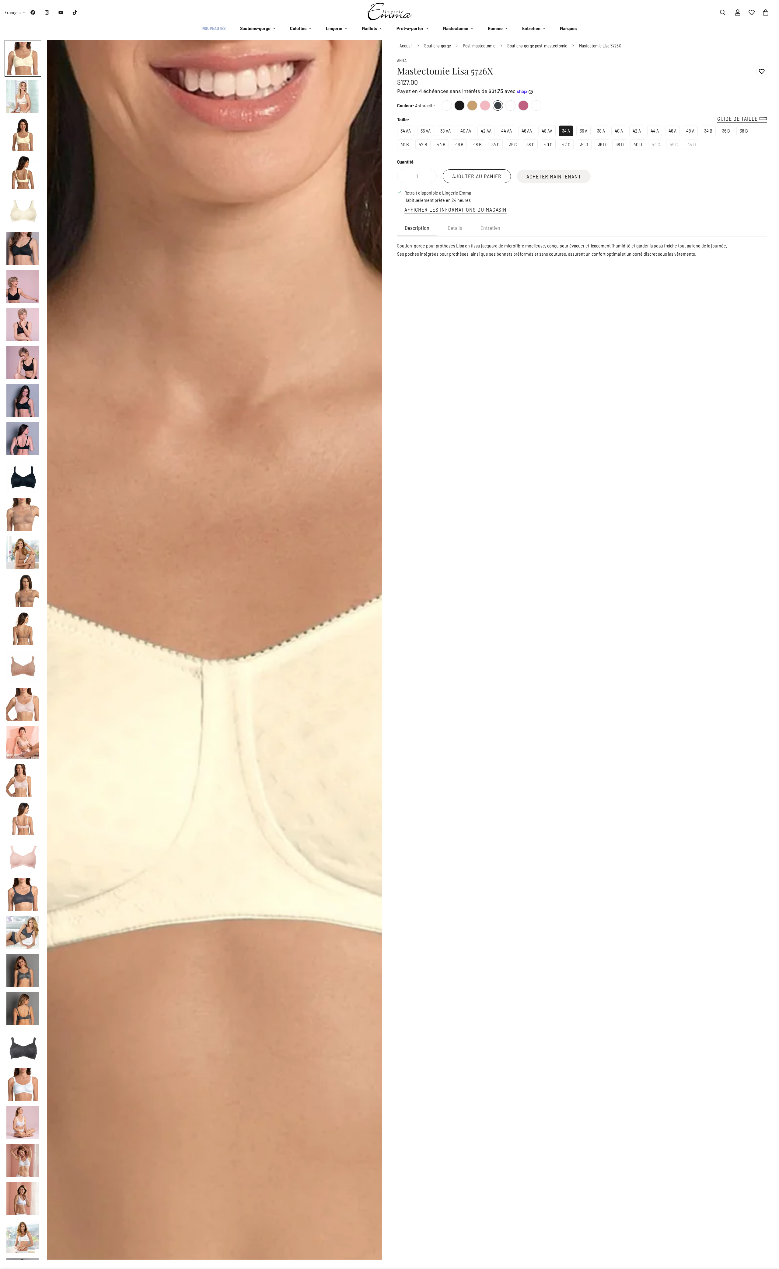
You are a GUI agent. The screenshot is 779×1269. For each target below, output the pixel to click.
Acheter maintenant (553, 176)
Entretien (531, 28)
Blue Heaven (536, 105)
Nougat (472, 105)
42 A (638, 132)
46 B (461, 145)
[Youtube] (60, 12)
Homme (495, 28)
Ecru (447, 105)
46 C (675, 145)
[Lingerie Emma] (389, 12)
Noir (459, 105)
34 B (710, 132)
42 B (425, 145)
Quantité (405, 161)
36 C (514, 145)
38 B (745, 132)
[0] (766, 12)
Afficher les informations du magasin (455, 209)
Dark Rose (523, 105)
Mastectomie (455, 28)
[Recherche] (723, 12)
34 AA (407, 132)
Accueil (406, 45)
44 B (443, 145)
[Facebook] (32, 12)
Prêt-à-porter (410, 28)
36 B (727, 132)
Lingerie (334, 28)
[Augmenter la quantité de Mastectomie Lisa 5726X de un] (430, 176)
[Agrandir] (369, 53)
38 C (532, 145)
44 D (693, 145)
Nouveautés (213, 28)
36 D (603, 145)
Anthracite (498, 105)
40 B (406, 145)
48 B (479, 145)
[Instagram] (46, 12)
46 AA (528, 132)
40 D (639, 145)
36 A (585, 132)
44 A (656, 132)
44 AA (508, 132)
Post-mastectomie (479, 45)
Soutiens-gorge (255, 28)
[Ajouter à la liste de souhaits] (761, 71)
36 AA (427, 132)
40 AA (467, 132)
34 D (586, 145)
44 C (657, 145)
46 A (674, 132)
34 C (497, 145)
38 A (602, 132)
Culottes (298, 28)
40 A (620, 132)
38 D (621, 145)
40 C (550, 145)
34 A (567, 132)
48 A (692, 132)
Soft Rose (485, 105)
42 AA (488, 132)
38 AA (447, 132)
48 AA (549, 132)
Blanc (510, 105)
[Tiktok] (74, 12)
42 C (568, 145)
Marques (568, 28)
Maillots (369, 28)
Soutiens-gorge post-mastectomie (537, 45)
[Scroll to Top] (767, 1236)
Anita (402, 60)
